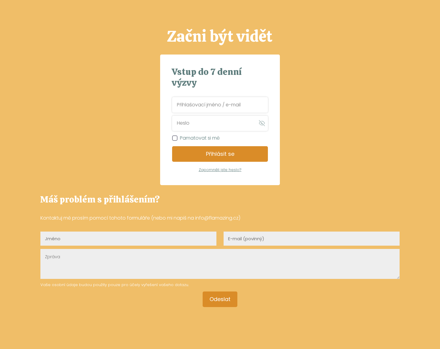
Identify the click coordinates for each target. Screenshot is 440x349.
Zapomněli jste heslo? (220, 170)
